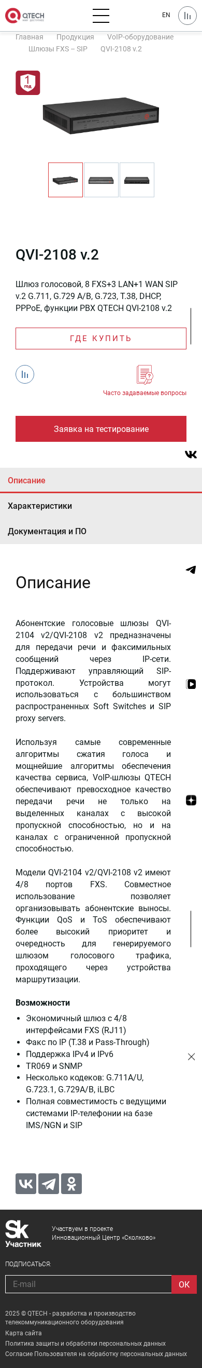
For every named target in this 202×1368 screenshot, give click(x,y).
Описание (27, 480)
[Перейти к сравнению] (187, 15)
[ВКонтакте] (26, 1183)
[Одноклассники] (71, 1183)
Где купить (101, 338)
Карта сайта (23, 1333)
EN (166, 15)
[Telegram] (48, 1183)
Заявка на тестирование (101, 429)
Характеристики (40, 506)
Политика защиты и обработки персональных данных (85, 1343)
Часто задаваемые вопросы (144, 393)
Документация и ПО (47, 531)
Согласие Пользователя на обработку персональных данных (96, 1354)
